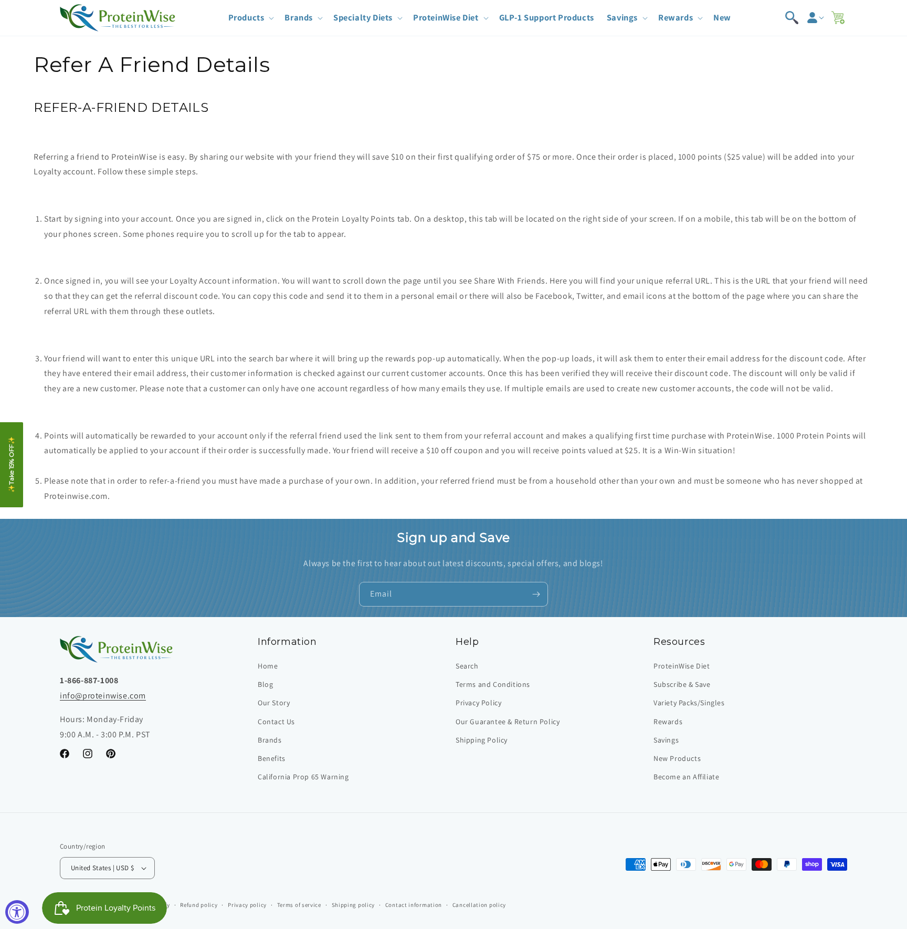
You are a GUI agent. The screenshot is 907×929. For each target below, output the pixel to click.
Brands (270, 740)
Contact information (413, 905)
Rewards (667, 721)
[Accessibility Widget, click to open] (17, 912)
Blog (265, 684)
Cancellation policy (479, 905)
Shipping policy (353, 905)
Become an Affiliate (686, 776)
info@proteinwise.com (103, 695)
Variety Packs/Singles (689, 702)
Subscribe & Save (682, 684)
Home (268, 666)
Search (467, 666)
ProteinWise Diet (681, 666)
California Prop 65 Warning (303, 776)
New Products (677, 758)
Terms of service (299, 905)
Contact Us (276, 721)
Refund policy (198, 905)
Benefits (272, 758)
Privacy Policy (478, 702)
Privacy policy (247, 905)
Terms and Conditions (493, 684)
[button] (250, 17)
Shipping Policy (482, 740)
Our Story (274, 702)
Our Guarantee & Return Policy (508, 721)
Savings (666, 740)
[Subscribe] (535, 594)
